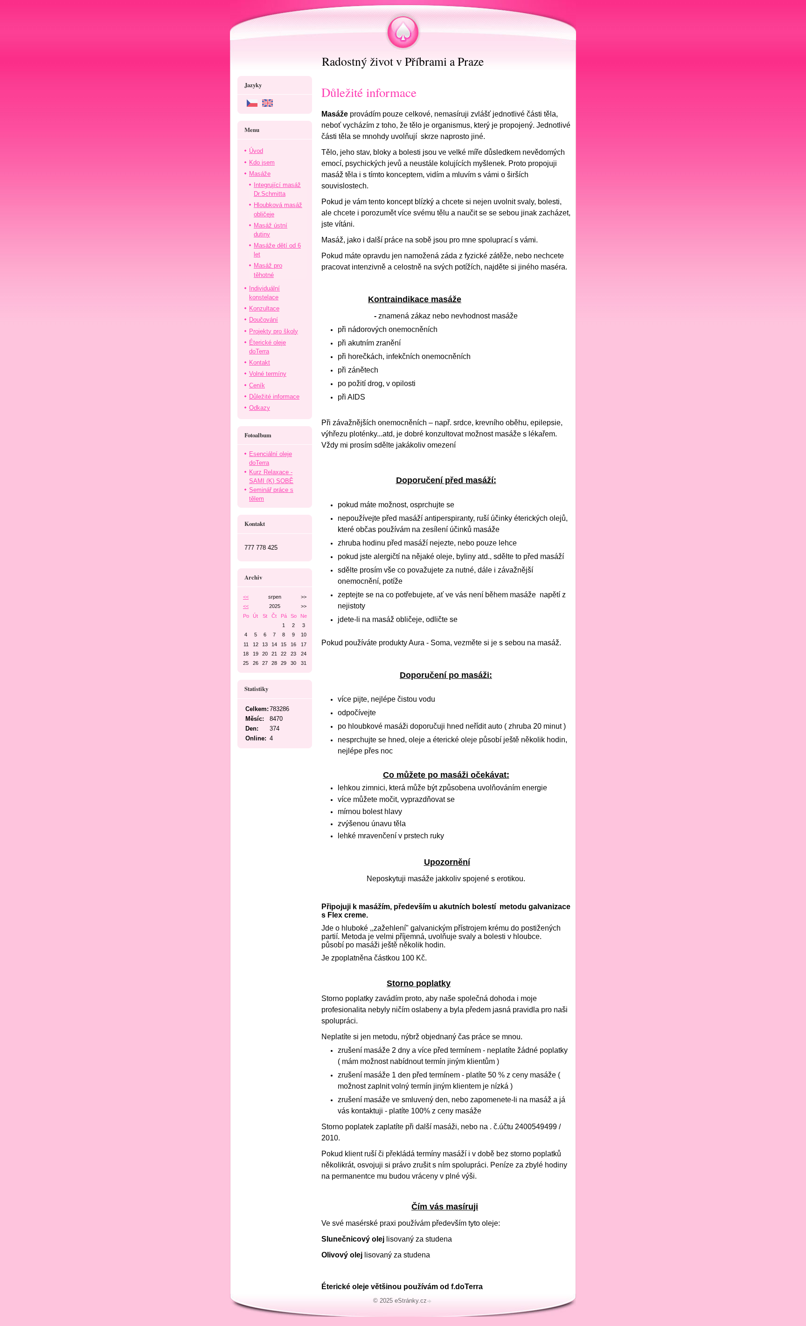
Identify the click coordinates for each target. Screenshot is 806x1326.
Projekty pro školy (273, 331)
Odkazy (259, 407)
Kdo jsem (262, 162)
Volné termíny (267, 373)
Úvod (256, 150)
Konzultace (264, 308)
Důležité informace (274, 396)
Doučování (263, 319)
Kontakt (259, 362)
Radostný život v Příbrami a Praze (403, 61)
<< (246, 597)
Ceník (257, 385)
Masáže (260, 173)
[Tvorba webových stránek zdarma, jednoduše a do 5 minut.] (430, 1301)
